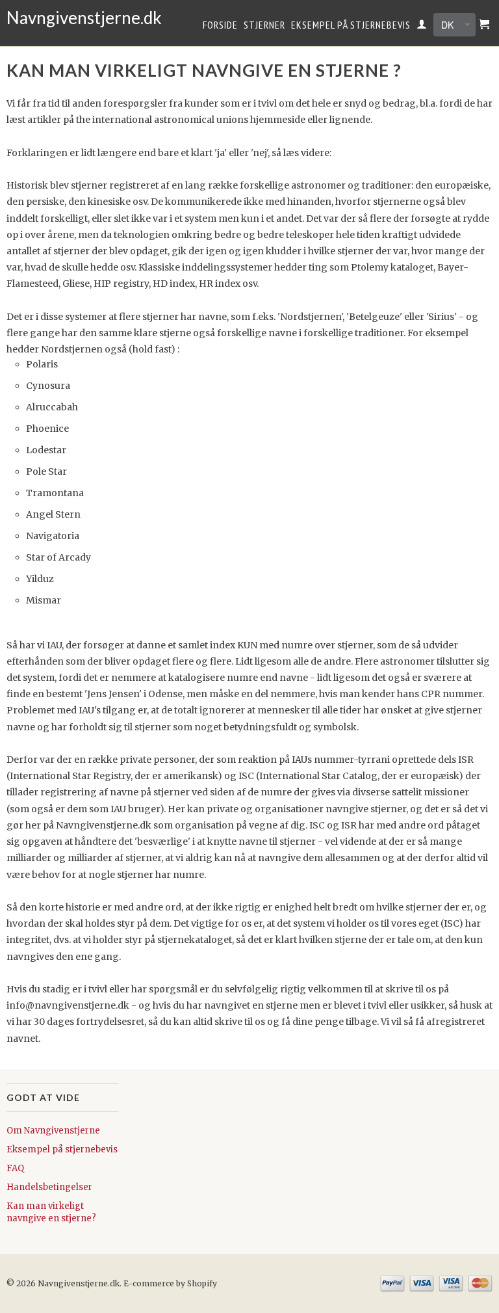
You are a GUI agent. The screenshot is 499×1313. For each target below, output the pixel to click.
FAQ (15, 1168)
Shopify (202, 1283)
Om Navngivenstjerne (53, 1130)
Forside (220, 25)
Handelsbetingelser (49, 1187)
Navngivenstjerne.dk (62, 18)
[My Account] (422, 26)
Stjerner (264, 25)
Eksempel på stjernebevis (351, 25)
